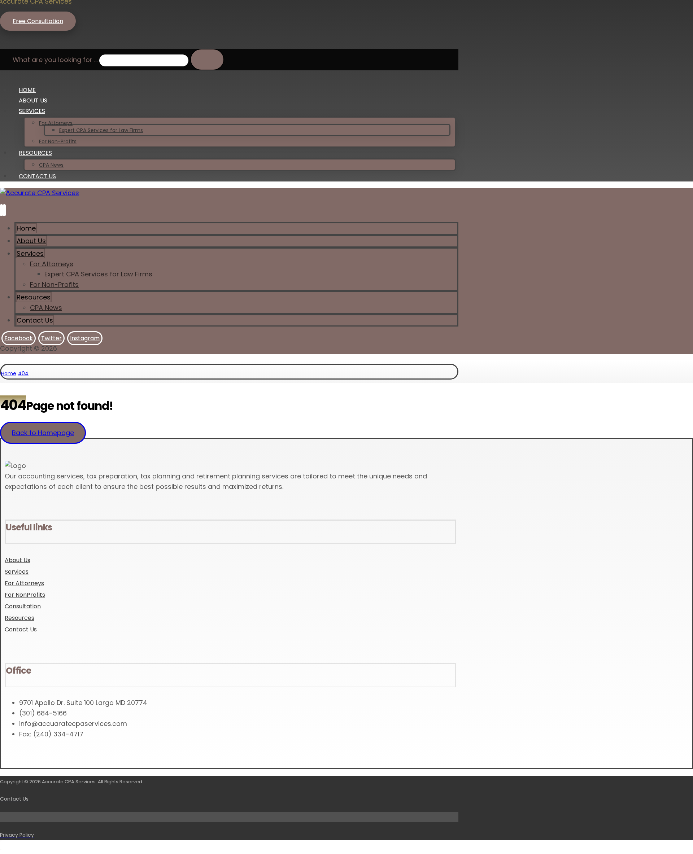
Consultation (23, 606)
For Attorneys (24, 583)
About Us (17, 560)
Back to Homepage (43, 432)
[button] (5, 43)
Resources (19, 618)
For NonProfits (25, 595)
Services (17, 572)
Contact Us (21, 629)
